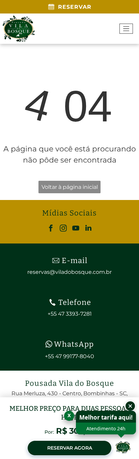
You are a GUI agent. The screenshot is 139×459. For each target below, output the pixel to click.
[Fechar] (130, 406)
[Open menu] (126, 29)
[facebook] (51, 229)
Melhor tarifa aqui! (106, 417)
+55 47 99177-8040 (69, 356)
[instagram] (63, 229)
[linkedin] (88, 229)
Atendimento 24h (106, 428)
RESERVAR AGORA (69, 448)
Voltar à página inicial (69, 187)
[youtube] (76, 229)
